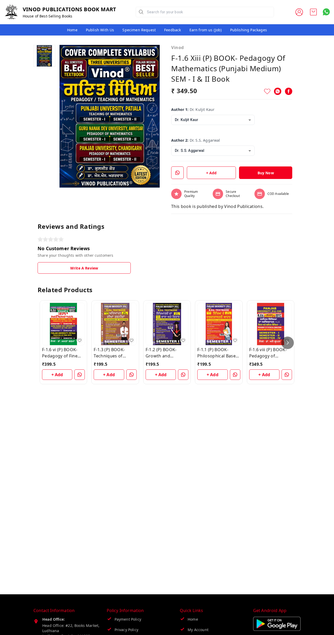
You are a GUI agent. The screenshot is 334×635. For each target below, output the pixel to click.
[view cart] (313, 12)
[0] (313, 12)
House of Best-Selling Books (48, 16)
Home (72, 29)
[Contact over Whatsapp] (326, 11)
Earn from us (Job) (205, 29)
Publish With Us (100, 29)
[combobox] (213, 120)
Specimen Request (139, 29)
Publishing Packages (248, 29)
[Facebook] (288, 91)
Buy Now (266, 172)
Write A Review (84, 268)
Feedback (172, 29)
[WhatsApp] (277, 91)
